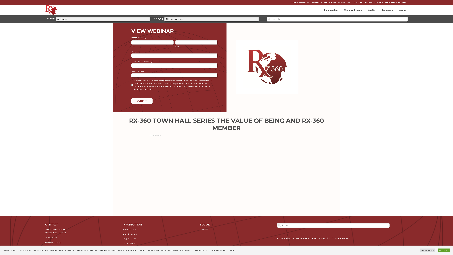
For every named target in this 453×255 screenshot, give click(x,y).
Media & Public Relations (395, 2)
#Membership (155, 135)
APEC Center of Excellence (371, 2)
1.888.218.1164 (51, 238)
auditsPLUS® (344, 2)
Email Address (141, 62)
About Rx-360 (129, 230)
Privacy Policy (129, 239)
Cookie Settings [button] (427, 250)
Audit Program (130, 234)
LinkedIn (204, 230)
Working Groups (353, 10)
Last (177, 46)
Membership (331, 10)
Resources (387, 10)
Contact (355, 2)
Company (135, 52)
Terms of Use (129, 243)
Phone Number (137, 71)
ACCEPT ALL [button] (444, 250)
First (133, 46)
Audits (371, 10)
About (402, 10)
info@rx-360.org (53, 243)
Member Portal (330, 2)
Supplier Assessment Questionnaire (306, 2)
